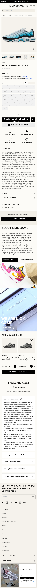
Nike (9, 15)
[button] (3, 6)
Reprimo (4, 538)
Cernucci (4, 517)
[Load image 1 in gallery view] (5, 57)
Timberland (5, 550)
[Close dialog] (35, 564)
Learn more (25, 76)
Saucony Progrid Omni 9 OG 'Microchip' (25, 359)
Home (3, 15)
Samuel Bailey (6, 542)
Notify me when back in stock (16, 120)
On (2, 534)
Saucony (4, 546)
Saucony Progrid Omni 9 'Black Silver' (9, 359)
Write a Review (22, 219)
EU (33, 83)
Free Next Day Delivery (19, 1)
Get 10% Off (27, 578)
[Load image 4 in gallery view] (25, 57)
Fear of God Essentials (9, 521)
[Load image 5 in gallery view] (32, 57)
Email (20, 573)
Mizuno (4, 530)
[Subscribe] (33, 496)
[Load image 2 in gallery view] (11, 57)
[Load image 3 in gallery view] (18, 57)
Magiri (4, 525)
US (29, 83)
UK (25, 83)
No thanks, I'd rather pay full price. (27, 580)
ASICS (4, 513)
